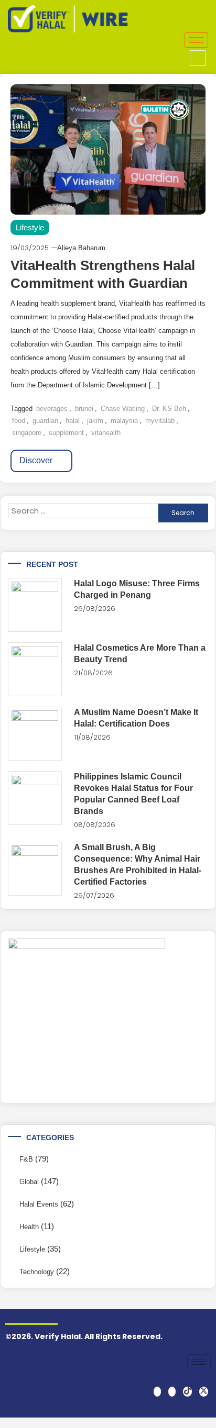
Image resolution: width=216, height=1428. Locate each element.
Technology (36, 1272)
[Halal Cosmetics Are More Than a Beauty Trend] (35, 669)
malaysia (124, 421)
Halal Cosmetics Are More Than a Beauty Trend (140, 653)
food (18, 421)
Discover (37, 460)
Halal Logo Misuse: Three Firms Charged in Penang (137, 589)
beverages (52, 408)
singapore (26, 433)
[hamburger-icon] (196, 40)
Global (29, 1182)
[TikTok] (187, 1392)
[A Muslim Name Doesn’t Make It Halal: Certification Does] (35, 734)
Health (29, 1227)
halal (73, 421)
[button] (198, 58)
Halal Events (38, 1204)
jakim (95, 421)
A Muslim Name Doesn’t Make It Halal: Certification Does (136, 718)
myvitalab (160, 421)
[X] (203, 1392)
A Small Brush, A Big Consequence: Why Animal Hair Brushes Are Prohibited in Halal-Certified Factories (137, 864)
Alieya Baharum (81, 248)
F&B (26, 1159)
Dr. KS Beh (169, 408)
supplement (66, 433)
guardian (45, 421)
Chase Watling (123, 408)
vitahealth (106, 433)
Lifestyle (30, 227)
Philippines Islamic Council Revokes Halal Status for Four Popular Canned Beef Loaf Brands (133, 794)
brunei (84, 408)
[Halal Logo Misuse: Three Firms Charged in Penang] (35, 605)
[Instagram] (172, 1392)
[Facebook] (157, 1392)
